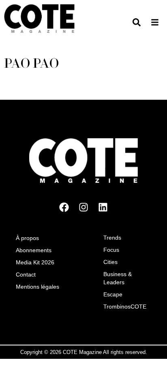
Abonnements (33, 250)
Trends (112, 237)
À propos (27, 237)
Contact (26, 274)
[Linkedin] (103, 207)
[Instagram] (83, 207)
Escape (112, 294)
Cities (110, 261)
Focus (111, 249)
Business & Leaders (117, 277)
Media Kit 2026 (35, 262)
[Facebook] (64, 207)
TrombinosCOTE (124, 306)
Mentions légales (37, 286)
